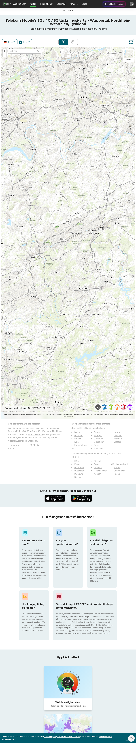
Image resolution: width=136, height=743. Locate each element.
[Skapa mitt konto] (131, 4)
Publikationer (46, 4)
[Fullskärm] (131, 42)
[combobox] (9, 42)
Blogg (84, 4)
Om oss (74, 4)
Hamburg (78, 435)
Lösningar (61, 4)
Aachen (97, 474)
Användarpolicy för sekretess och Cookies (62, 737)
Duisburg (118, 435)
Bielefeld (98, 461)
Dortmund (98, 438)
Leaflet (5, 414)
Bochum (78, 477)
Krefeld (117, 467)
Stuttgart (98, 435)
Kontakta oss (27, 631)
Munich (77, 438)
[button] (5, 51)
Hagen (117, 474)
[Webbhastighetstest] (68, 682)
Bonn (96, 464)
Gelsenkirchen (100, 470)
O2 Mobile (34, 445)
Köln (76, 442)
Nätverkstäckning (63, 42)
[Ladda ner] (54, 498)
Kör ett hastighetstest (114, 4)
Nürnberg (118, 438)
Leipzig (117, 432)
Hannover (98, 448)
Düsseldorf (99, 442)
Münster (98, 467)
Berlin (77, 432)
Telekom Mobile (35, 434)
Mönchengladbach (119, 464)
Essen (97, 432)
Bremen (97, 445)
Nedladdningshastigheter (72, 42)
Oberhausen (119, 470)
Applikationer (19, 4)
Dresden (117, 442)
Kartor (33, 4)
